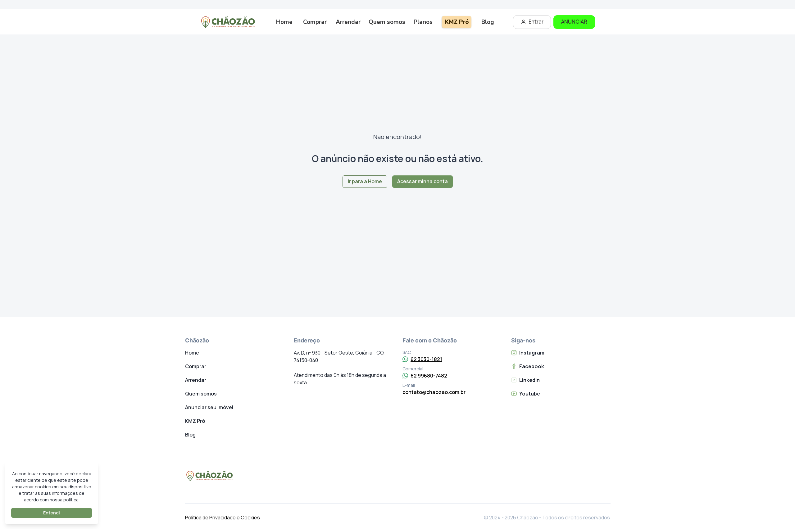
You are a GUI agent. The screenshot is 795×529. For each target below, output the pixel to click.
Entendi (51, 513)
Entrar (536, 21)
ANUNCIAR (574, 21)
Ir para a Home (365, 181)
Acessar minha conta (422, 181)
